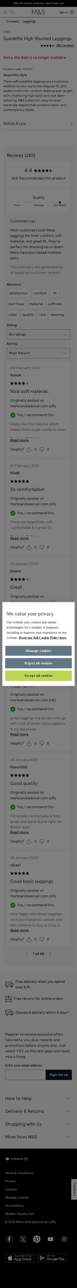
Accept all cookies (38, 675)
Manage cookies (38, 650)
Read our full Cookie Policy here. (43, 637)
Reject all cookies (38, 663)
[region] (38, 644)
